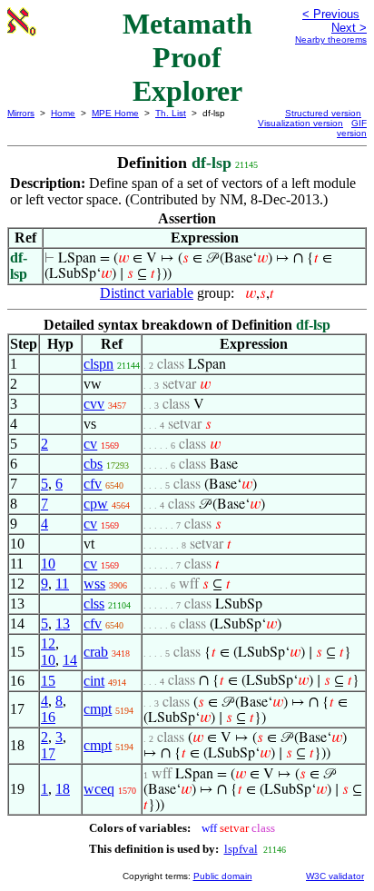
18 (62, 789)
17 (48, 753)
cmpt (98, 709)
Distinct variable (146, 293)
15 (48, 680)
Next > (349, 28)
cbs (93, 463)
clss (94, 603)
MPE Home (115, 113)
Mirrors (20, 113)
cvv (94, 403)
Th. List (170, 113)
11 (62, 583)
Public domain (222, 876)
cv (90, 443)
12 (48, 643)
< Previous (330, 14)
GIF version (352, 128)
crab (96, 651)
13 (62, 623)
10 (48, 563)
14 (70, 660)
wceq (99, 789)
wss (94, 583)
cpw (96, 503)
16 (48, 717)
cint (94, 680)
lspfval (241, 849)
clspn (98, 363)
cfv (93, 483)
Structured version (323, 113)
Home (63, 113)
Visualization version (300, 123)
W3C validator (335, 876)
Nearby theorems (331, 40)
